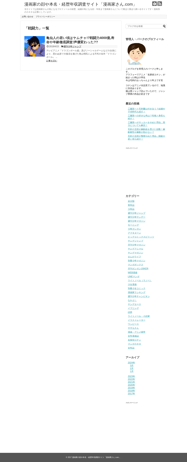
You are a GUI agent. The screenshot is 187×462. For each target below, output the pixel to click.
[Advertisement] (149, 168)
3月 (131, 365)
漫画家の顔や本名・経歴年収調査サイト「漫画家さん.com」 (80, 4)
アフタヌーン (134, 233)
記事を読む (51, 61)
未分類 (131, 201)
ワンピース (133, 324)
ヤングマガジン (135, 253)
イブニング (133, 308)
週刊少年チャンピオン (139, 296)
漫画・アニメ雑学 (136, 332)
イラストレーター (136, 320)
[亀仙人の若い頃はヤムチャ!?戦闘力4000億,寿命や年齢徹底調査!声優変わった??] (34, 46)
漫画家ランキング (136, 292)
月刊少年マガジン (136, 245)
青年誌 (131, 205)
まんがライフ (134, 257)
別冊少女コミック (136, 288)
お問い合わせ (27, 16)
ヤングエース (134, 304)
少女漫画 (132, 284)
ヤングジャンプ (135, 241)
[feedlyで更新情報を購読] (154, 3)
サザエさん (133, 328)
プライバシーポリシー (45, 16)
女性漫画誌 (133, 336)
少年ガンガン (134, 229)
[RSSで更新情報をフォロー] (159, 3)
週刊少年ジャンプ (72, 46)
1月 (131, 371)
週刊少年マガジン (136, 221)
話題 (130, 312)
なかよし (132, 300)
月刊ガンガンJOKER (138, 268)
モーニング (133, 225)
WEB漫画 (132, 272)
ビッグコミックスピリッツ (141, 237)
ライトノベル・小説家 (139, 316)
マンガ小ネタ (134, 344)
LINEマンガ (133, 276)
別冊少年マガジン (136, 261)
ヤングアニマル (135, 249)
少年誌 (131, 209)
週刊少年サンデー (136, 217)
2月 (131, 368)
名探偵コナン (134, 340)
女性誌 (131, 348)
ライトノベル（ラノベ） (140, 280)
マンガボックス (135, 264)
